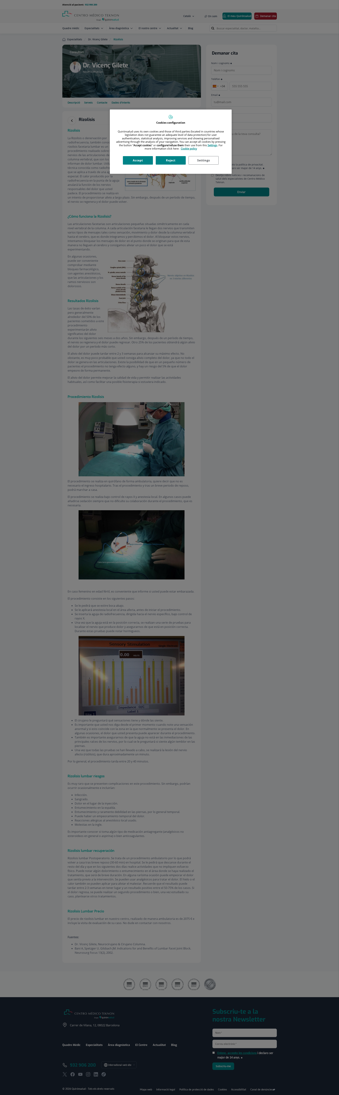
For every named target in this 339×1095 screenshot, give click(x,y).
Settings (203, 160)
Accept (138, 160)
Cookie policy (189, 148)
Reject (171, 160)
